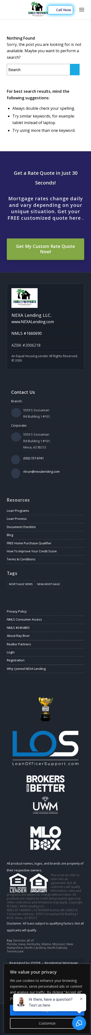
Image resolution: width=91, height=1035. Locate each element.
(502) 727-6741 (33, 458)
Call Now (63, 10)
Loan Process (17, 518)
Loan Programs (18, 510)
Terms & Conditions (21, 559)
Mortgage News (21, 584)
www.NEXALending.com (32, 321)
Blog (10, 535)
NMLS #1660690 (26, 333)
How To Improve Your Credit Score (32, 551)
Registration (16, 660)
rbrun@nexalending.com (41, 471)
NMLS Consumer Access (24, 619)
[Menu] (81, 10)
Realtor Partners (19, 644)
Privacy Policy (17, 611)
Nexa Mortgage (48, 584)
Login (11, 652)
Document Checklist (21, 527)
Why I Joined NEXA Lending (26, 668)
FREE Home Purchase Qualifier (29, 543)
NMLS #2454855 (18, 627)
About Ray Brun (18, 635)
